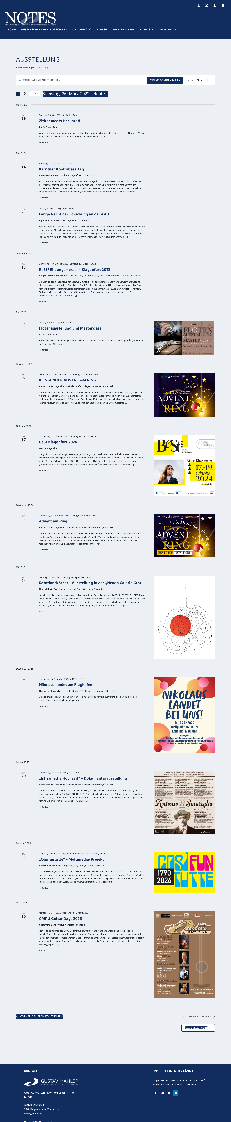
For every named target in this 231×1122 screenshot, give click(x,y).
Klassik (102, 29)
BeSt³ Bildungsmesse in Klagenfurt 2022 (74, 269)
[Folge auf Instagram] (162, 1093)
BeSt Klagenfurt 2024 (58, 442)
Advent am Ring (53, 521)
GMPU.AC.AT (167, 29)
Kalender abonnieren (196, 1027)
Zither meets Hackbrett (60, 120)
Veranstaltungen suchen (165, 80)
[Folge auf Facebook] (155, 1093)
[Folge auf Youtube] (169, 1093)
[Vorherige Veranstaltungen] (18, 94)
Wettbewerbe (124, 29)
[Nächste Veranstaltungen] (25, 94)
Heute (35, 93)
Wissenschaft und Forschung (44, 29)
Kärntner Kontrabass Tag (61, 169)
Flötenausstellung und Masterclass (70, 328)
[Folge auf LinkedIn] (175, 1093)
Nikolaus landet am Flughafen (66, 684)
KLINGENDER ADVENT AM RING (67, 380)
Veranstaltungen (25, 67)
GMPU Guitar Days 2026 (60, 918)
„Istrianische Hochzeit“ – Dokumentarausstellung (83, 778)
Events (145, 29)
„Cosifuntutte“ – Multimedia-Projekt (71, 859)
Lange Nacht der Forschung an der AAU (74, 214)
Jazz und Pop (82, 29)
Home (12, 29)
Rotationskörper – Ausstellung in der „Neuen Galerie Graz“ (91, 582)
